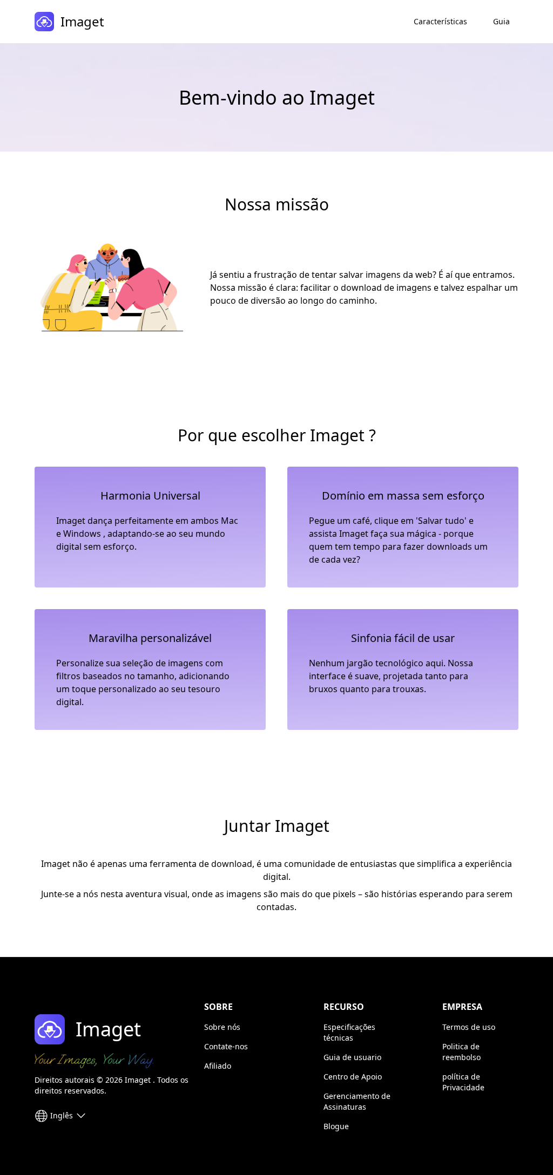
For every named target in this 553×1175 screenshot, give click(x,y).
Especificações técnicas (349, 1032)
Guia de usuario (352, 1057)
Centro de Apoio (352, 1076)
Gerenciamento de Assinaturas (356, 1101)
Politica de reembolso (461, 1051)
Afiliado (217, 1066)
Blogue (336, 1126)
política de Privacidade (463, 1081)
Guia (501, 21)
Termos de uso (468, 1027)
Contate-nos (226, 1046)
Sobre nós (222, 1027)
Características (440, 21)
